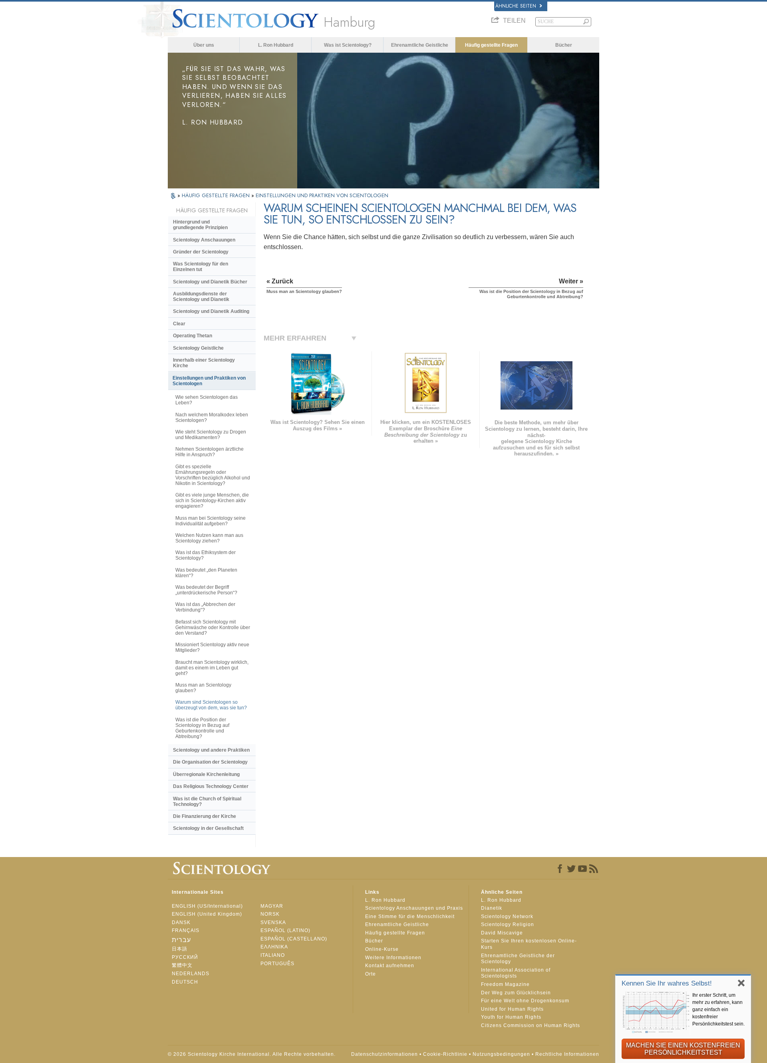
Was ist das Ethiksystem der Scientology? (205, 555)
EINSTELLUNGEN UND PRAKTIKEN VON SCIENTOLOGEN (322, 195)
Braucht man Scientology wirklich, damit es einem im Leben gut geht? (211, 667)
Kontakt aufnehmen (389, 965)
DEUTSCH (185, 982)
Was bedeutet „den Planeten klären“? (206, 572)
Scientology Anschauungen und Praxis (414, 908)
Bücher (563, 45)
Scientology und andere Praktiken (211, 750)
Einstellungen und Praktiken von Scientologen (209, 380)
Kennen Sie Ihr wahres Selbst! (667, 983)
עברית (181, 939)
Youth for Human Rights (511, 1017)
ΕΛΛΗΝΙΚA (274, 947)
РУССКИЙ (185, 957)
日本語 (179, 949)
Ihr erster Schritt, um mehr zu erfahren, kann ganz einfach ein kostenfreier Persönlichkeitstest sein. (718, 1009)
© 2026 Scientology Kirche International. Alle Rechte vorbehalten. (252, 1054)
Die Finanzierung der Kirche (204, 816)
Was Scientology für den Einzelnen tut (200, 266)
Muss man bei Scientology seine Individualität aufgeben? (210, 521)
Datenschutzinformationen (384, 1054)
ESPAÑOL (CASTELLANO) (293, 939)
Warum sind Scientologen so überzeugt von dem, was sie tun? (211, 705)
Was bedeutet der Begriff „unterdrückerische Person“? (206, 590)
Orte (370, 974)
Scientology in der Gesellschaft (208, 828)
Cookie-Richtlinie (445, 1054)
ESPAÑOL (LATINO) (285, 930)
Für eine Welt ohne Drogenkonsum (525, 1001)
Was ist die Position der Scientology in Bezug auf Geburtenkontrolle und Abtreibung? (202, 728)
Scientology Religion (507, 924)
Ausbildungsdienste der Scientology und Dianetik (201, 296)
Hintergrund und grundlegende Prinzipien (200, 224)
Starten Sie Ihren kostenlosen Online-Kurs (529, 944)
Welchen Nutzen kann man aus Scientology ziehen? (209, 538)
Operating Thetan (192, 335)
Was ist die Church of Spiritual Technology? (207, 801)
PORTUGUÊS (277, 963)
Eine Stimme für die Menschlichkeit (410, 916)
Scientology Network (507, 916)
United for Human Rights (512, 1009)
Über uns (203, 45)
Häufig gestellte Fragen (491, 45)
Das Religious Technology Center (210, 786)
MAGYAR (271, 906)
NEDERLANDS (190, 973)
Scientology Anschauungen (204, 240)
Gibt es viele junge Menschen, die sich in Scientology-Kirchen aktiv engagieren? (212, 500)
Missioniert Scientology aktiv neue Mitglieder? (212, 647)
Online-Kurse (382, 949)
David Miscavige (502, 933)
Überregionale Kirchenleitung (206, 774)
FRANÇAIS (185, 930)
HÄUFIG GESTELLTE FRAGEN (216, 195)
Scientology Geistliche (198, 348)
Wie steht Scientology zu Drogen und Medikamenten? (210, 434)
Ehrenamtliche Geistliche (419, 45)
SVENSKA (273, 922)
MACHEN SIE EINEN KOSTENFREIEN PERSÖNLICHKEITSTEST (683, 1049)
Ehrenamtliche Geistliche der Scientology (518, 959)
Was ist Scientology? (348, 45)
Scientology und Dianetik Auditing (211, 311)
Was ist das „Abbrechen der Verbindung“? (205, 607)
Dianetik (491, 908)
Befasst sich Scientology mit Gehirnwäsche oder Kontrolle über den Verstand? (212, 627)
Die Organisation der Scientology (210, 762)
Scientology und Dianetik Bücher (210, 282)
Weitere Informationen (393, 957)
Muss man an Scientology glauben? (203, 687)
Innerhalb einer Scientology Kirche (204, 362)
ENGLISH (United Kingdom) (207, 914)
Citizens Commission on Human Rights (530, 1025)
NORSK (270, 914)
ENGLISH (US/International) (207, 906)
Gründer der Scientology (201, 252)
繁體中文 (182, 965)
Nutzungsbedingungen (501, 1054)
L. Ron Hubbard (275, 45)
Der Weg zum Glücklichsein (516, 993)
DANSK (181, 922)
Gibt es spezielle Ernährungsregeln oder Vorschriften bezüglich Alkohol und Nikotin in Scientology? (212, 475)
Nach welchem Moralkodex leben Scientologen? (211, 417)
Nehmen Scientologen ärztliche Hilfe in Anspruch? (209, 451)
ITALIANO (272, 955)
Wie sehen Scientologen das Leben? (206, 400)
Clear (179, 324)
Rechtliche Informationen (567, 1054)
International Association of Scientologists (515, 973)
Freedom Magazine (505, 984)
